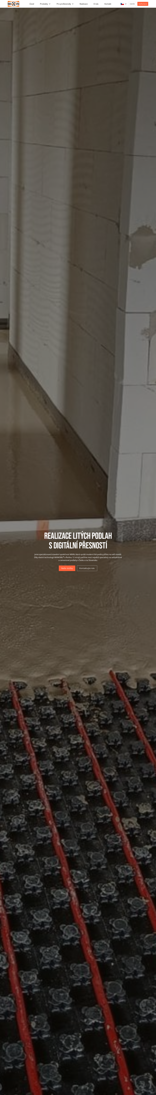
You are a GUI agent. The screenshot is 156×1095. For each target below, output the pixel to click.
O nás (96, 4)
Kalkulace (143, 4)
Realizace (84, 4)
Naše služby (67, 568)
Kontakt (107, 4)
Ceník (132, 4)
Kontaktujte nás (87, 568)
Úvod (31, 4)
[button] (45, 4)
